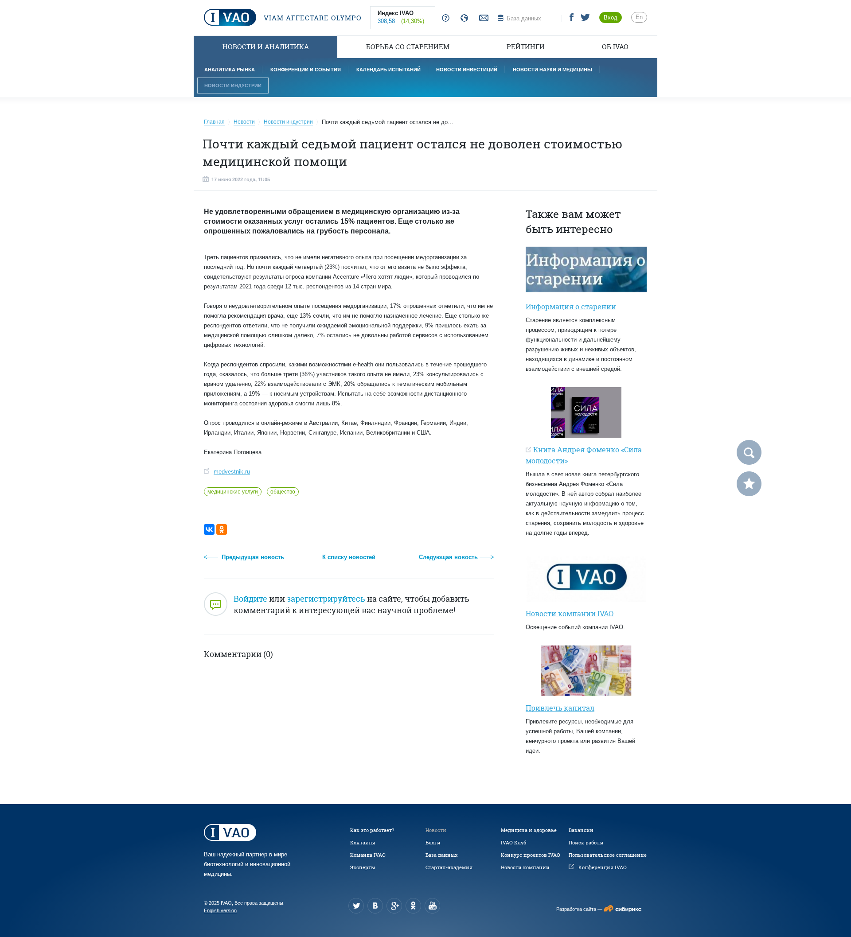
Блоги (433, 842)
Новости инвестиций (466, 69)
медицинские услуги (232, 492)
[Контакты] (482, 18)
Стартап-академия (449, 867)
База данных (441, 855)
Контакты (362, 842)
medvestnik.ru (232, 471)
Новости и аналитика (266, 46)
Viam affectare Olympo (312, 18)
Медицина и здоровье (529, 830)
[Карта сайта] (462, 18)
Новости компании (525, 867)
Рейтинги (526, 46)
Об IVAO (615, 46)
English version (220, 910)
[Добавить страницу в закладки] (749, 483)
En (639, 17)
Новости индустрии (233, 85)
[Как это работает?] (444, 18)
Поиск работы (586, 842)
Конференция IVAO (602, 867)
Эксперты (362, 867)
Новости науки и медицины (552, 69)
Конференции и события (305, 69)
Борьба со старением (407, 46)
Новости (436, 830)
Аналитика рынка (229, 69)
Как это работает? (372, 830)
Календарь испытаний (388, 69)
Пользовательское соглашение (608, 855)
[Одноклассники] (221, 529)
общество (282, 492)
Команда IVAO (368, 855)
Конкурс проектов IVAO (530, 855)
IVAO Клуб (513, 842)
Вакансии (581, 830)
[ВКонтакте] (209, 529)
